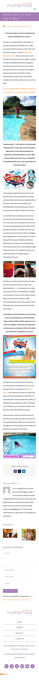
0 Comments (26, 26)
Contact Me (20, 639)
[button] (4, 534)
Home (20, 622)
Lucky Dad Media (19, 657)
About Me (19, 633)
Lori (6, 26)
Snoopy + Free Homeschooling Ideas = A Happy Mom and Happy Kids (29, 534)
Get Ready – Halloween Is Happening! (10, 533)
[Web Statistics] (4, 675)
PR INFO (19, 627)
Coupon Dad (28, 654)
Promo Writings (14, 26)
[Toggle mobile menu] (35, 9)
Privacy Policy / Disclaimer (19, 649)
